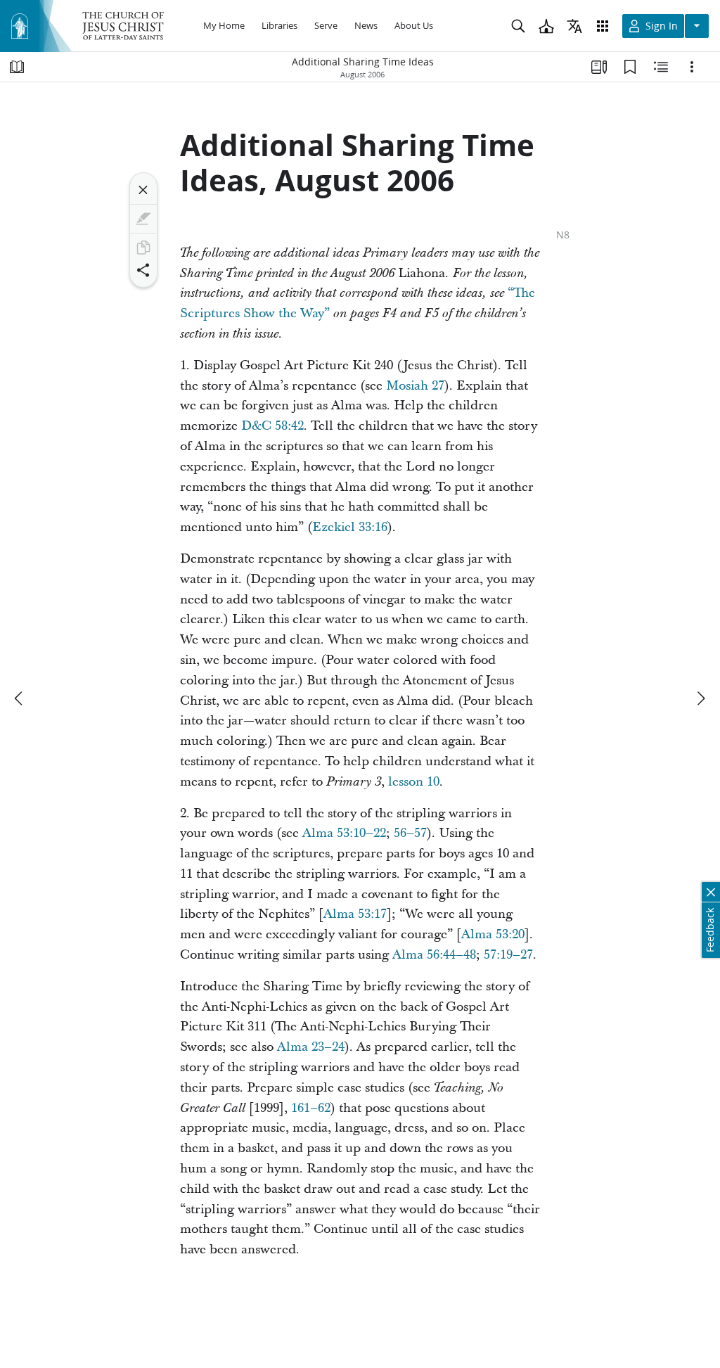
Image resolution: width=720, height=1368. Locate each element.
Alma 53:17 (355, 914)
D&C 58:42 (272, 426)
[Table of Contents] (17, 67)
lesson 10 (413, 782)
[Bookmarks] (630, 66)
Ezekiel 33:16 (349, 527)
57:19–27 (508, 955)
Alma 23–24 (311, 1047)
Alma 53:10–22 (344, 833)
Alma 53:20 (493, 934)
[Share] (143, 270)
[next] (700, 698)
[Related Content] (661, 66)
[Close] (143, 190)
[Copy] (143, 247)
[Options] (692, 66)
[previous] (20, 698)
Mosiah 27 (415, 386)
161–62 (310, 1108)
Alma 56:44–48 (434, 955)
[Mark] (143, 218)
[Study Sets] (599, 66)
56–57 (410, 833)
